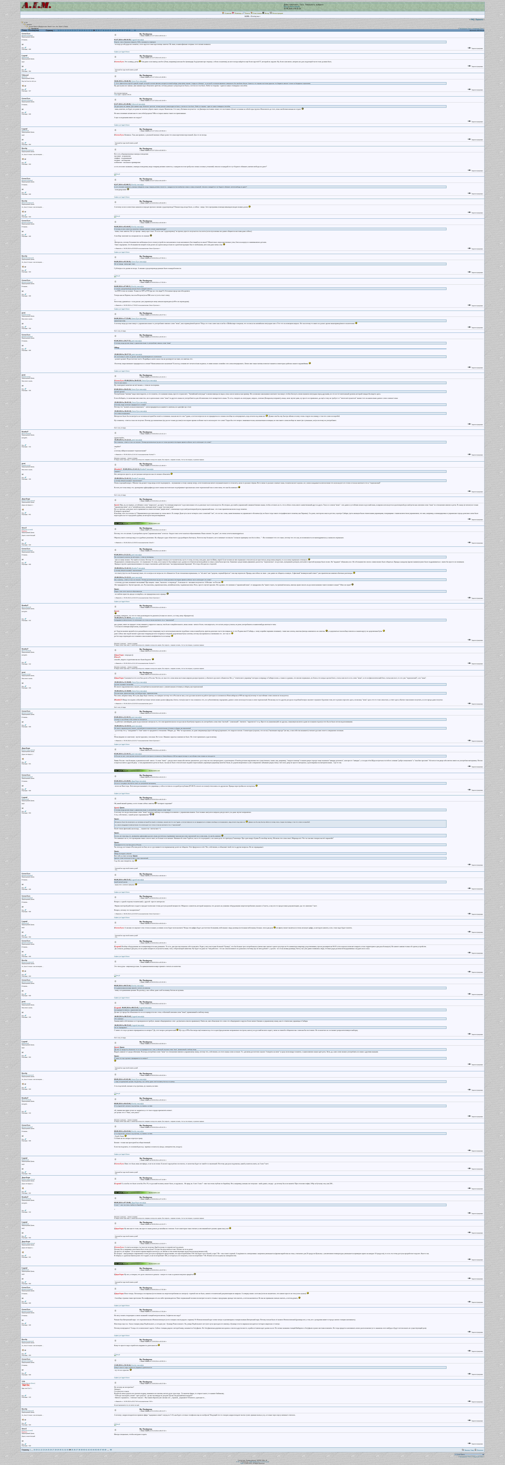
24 (70, 30)
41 (110, 30)
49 (129, 30)
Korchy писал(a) (137, 185)
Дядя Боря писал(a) (138, 781)
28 (80, 30)
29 (82, 30)
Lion (53, 26)
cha (57, 26)
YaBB (242, 1463)
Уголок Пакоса (33, 26)
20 (61, 30)
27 (77, 30)
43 (115, 30)
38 (103, 30)
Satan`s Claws (63, 26)
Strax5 (50, 26)
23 (68, 30)
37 (101, 30)
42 (113, 30)
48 (127, 30)
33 (91, 30)
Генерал (29, 24)
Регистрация (295, 7)
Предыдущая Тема (465, 28)
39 (106, 30)
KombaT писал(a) (146, 469)
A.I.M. (26, 22)
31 (87, 30)
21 (63, 30)
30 (84, 30)
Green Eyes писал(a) (138, 81)
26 (75, 30)
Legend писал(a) (137, 40)
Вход (286, 7)
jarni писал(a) (136, 341)
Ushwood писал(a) (138, 104)
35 (96, 30)
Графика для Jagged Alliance (122, 51)
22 (65, 30)
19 (58, 30)
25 (73, 30)
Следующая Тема (477, 28)
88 (135, 30)
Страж (116, 94)
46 (122, 30)
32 (89, 30)
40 (108, 30)
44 (117, 30)
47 (125, 30)
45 (120, 30)
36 (99, 30)
